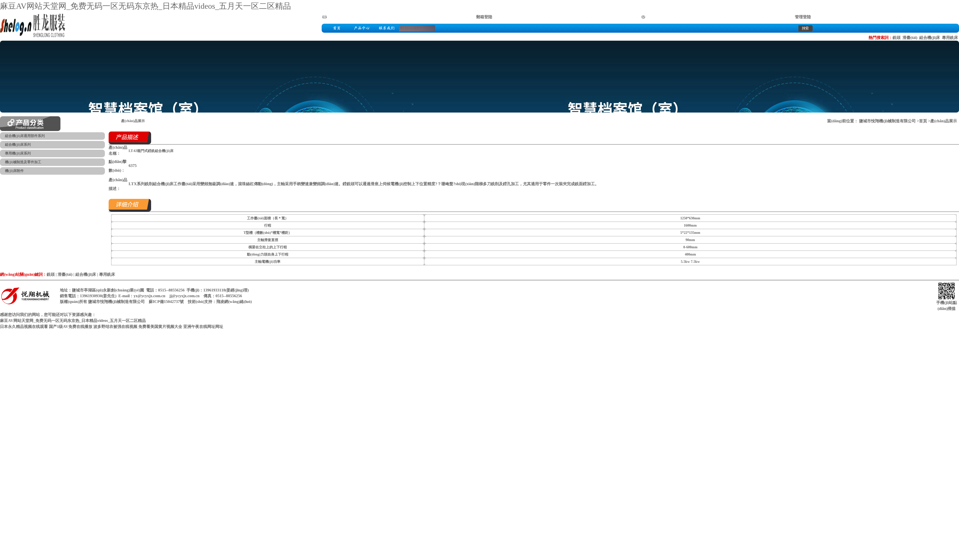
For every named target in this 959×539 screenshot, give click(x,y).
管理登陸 (803, 17)
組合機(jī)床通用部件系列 (25, 136)
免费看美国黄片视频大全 (160, 326)
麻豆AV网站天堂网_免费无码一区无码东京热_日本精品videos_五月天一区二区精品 (145, 5)
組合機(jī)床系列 (18, 144)
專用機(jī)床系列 (18, 153)
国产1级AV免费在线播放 (70, 326)
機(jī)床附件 (14, 171)
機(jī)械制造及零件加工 (23, 162)
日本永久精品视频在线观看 (24, 326)
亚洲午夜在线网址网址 (203, 326)
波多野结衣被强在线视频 (115, 326)
